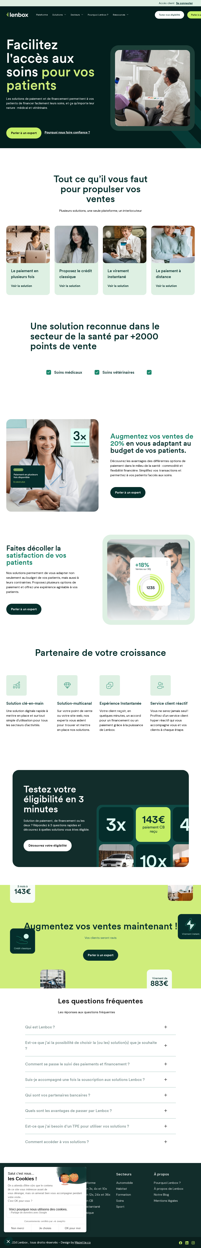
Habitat (121, 1189)
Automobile (124, 1183)
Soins (120, 1201)
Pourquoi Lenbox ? (98, 15)
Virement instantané (85, 1207)
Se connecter (184, 3)
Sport (120, 1207)
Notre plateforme (83, 1183)
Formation (123, 1195)
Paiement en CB (82, 1201)
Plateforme (42, 15)
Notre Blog (161, 1195)
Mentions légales (166, 1201)
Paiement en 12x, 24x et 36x (90, 1195)
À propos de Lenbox (168, 1189)
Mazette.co (83, 1242)
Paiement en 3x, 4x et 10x (89, 1189)
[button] (59, 15)
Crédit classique (82, 1213)
